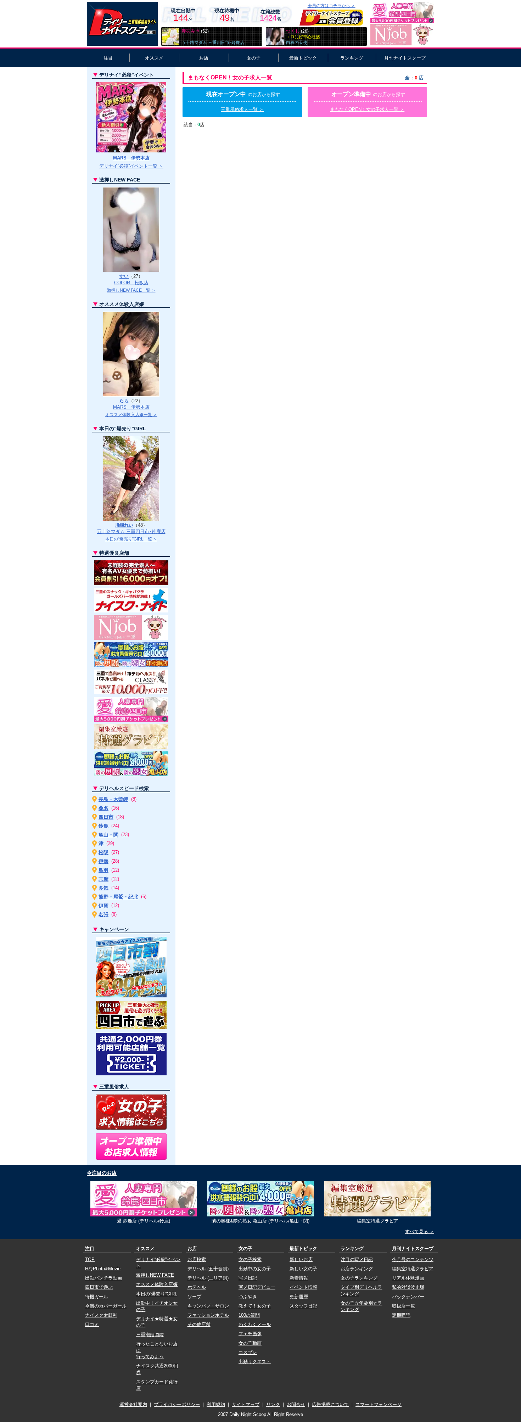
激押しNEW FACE (155, 1275)
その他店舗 (199, 1324)
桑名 (103, 808)
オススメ (154, 58)
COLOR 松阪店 (131, 282)
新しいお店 (301, 1259)
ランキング (351, 58)
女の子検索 (250, 1259)
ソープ (194, 1296)
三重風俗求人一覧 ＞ (242, 109)
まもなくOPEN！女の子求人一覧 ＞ (367, 109)
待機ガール (96, 1296)
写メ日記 (248, 1278)
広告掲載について (330, 1404)
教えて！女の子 (255, 1306)
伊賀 (103, 905)
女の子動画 (250, 1343)
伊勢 (103, 861)
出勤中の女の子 (255, 1268)
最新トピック (303, 58)
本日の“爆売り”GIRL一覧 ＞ (131, 539)
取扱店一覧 (403, 1306)
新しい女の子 (303, 1268)
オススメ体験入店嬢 (157, 1284)
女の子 (253, 58)
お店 (203, 58)
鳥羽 (103, 870)
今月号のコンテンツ (412, 1259)
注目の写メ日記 (357, 1259)
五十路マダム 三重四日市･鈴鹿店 (131, 531)
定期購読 (401, 1315)
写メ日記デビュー (257, 1287)
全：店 (414, 77)
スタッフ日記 (303, 1306)
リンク (273, 1404)
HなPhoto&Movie (103, 1268)
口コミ (92, 1324)
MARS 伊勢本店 (131, 158)
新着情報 (299, 1278)
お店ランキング (357, 1268)
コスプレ (248, 1352)
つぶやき (248, 1296)
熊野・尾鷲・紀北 (118, 896)
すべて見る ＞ (419, 1231)
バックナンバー (408, 1296)
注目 (108, 58)
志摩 (103, 879)
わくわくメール (255, 1324)
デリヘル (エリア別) (208, 1278)
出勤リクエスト (255, 1361)
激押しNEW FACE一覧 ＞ (131, 290)
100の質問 (249, 1315)
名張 (103, 914)
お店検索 (196, 1259)
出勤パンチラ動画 (103, 1278)
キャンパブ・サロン (208, 1306)
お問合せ (296, 1404)
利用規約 (216, 1404)
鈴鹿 (103, 825)
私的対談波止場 (408, 1287)
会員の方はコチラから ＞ (331, 5)
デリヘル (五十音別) (208, 1268)
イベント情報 (303, 1287)
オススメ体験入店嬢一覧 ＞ (131, 414)
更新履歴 (299, 1296)
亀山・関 (108, 834)
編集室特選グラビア (412, 1268)
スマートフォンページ (378, 1404)
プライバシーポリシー (177, 1404)
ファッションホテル (208, 1315)
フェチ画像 (250, 1333)
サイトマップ (245, 1404)
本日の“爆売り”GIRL (156, 1294)
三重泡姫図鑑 (150, 1334)
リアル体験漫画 (408, 1278)
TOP (90, 1259)
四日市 (106, 816)
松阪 (103, 852)
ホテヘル (196, 1287)
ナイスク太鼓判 (101, 1315)
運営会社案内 (133, 1404)
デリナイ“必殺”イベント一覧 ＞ (131, 166)
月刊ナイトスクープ (405, 58)
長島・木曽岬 (113, 799)
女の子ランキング (359, 1278)
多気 (103, 887)
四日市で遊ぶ (99, 1287)
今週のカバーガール (106, 1306)
